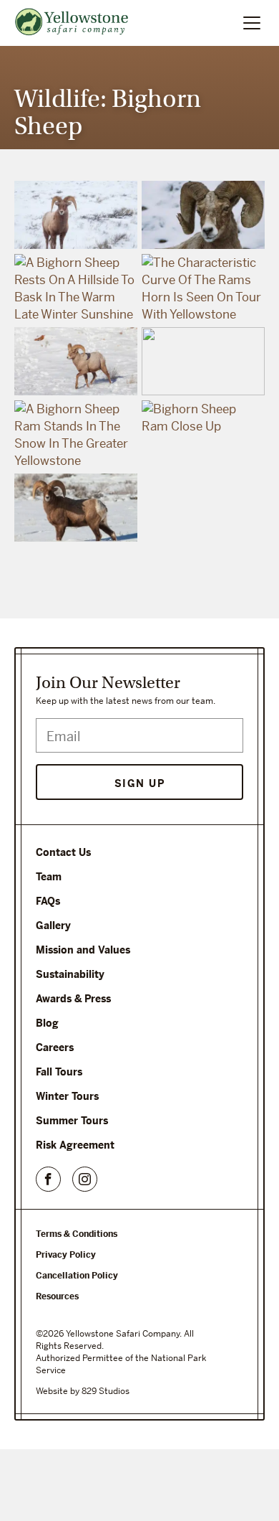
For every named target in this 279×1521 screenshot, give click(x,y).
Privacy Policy (66, 1255)
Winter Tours (67, 1096)
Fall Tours (59, 1071)
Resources (57, 1296)
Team (49, 876)
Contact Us (63, 852)
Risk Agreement (75, 1145)
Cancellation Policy (77, 1275)
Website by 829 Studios (82, 1391)
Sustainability (70, 974)
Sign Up (139, 783)
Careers (55, 1047)
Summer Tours (72, 1120)
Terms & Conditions (76, 1234)
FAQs (48, 901)
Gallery (53, 925)
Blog (47, 1023)
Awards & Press (73, 998)
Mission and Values (83, 949)
